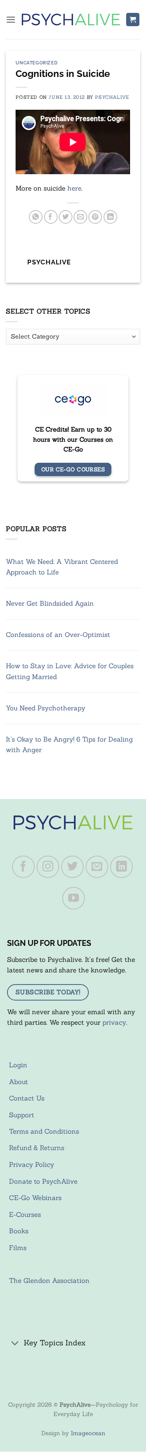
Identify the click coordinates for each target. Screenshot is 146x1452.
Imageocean (88, 1433)
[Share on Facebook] (51, 217)
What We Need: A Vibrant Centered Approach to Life (62, 566)
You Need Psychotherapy (45, 708)
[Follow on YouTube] (73, 898)
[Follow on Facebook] (23, 867)
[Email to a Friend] (80, 217)
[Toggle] (15, 1343)
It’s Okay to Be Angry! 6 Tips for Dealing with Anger (69, 744)
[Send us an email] (97, 867)
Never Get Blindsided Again (50, 603)
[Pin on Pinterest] (95, 217)
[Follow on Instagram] (48, 867)
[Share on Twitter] (65, 217)
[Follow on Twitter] (72, 867)
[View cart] (132, 20)
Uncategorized (37, 63)
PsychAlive (112, 97)
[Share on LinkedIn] (110, 217)
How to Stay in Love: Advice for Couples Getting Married (70, 671)
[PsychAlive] (71, 19)
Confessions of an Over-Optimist (58, 634)
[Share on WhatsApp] (35, 217)
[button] (11, 20)
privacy (114, 1022)
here (74, 188)
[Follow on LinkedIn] (121, 867)
